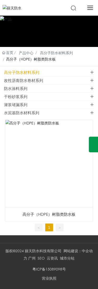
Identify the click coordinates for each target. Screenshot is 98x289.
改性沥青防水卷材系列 (23, 80)
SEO (41, 258)
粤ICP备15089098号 (49, 269)
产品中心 (26, 52)
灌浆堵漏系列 (15, 104)
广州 (32, 258)
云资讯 (52, 258)
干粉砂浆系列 (15, 96)
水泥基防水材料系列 (21, 112)
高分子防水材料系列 (56, 52)
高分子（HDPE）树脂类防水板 (49, 214)
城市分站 (67, 258)
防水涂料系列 (15, 88)
